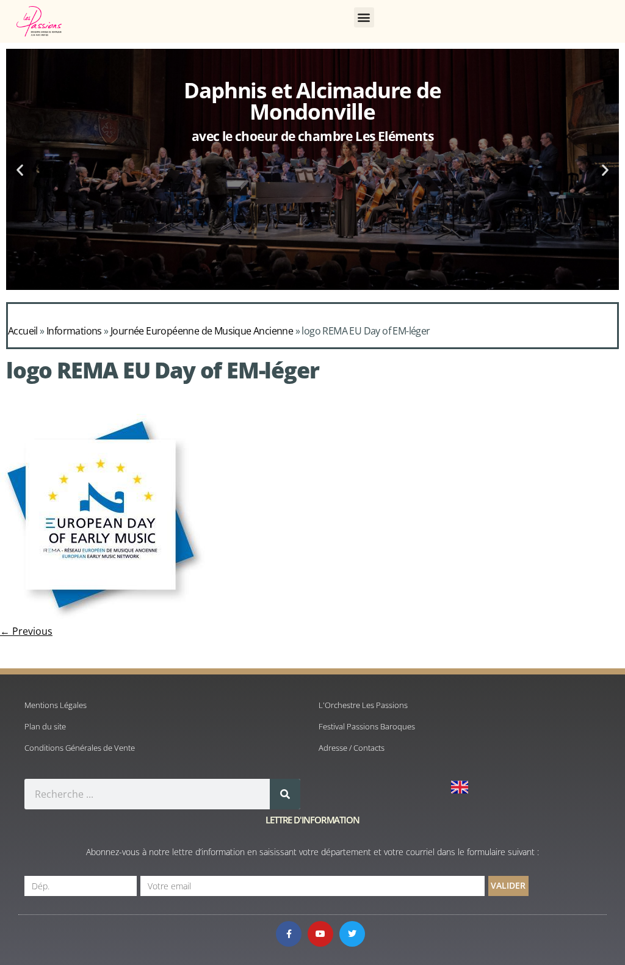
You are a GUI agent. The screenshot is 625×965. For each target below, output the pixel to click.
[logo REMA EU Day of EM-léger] (102, 617)
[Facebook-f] (289, 934)
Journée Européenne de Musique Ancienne (201, 331)
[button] (364, 17)
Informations (74, 331)
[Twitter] (352, 934)
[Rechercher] (285, 794)
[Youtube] (320, 934)
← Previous (26, 631)
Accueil (23, 331)
